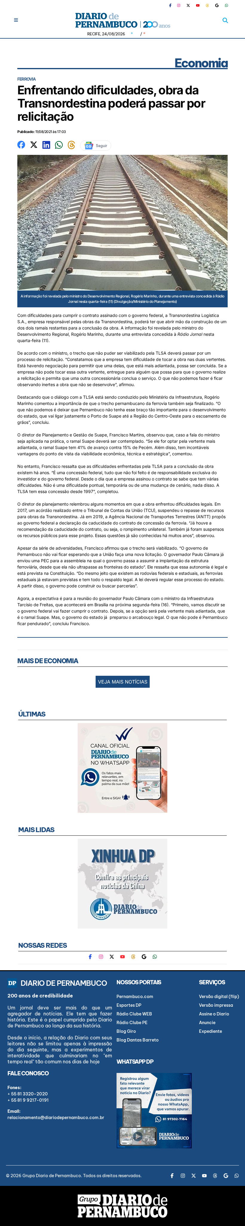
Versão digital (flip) (219, 996)
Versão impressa (216, 1005)
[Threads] (207, 5)
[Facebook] (173, 5)
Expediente (210, 1031)
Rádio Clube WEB (134, 1014)
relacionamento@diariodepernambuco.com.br (55, 1117)
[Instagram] (178, 5)
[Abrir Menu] (16, 20)
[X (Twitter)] (188, 5)
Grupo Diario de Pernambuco (51, 1175)
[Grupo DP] (122, 1206)
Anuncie (207, 1022)
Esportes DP (129, 1005)
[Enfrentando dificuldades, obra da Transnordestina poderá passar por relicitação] (21, 144)
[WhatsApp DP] (226, 5)
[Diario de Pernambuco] (122, 20)
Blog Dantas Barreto (138, 1040)
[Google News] (217, 5)
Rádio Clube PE (132, 1022)
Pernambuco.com (135, 996)
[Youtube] (198, 5)
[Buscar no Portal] (225, 20)
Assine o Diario (214, 1014)
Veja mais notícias (122, 682)
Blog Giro (126, 1031)
